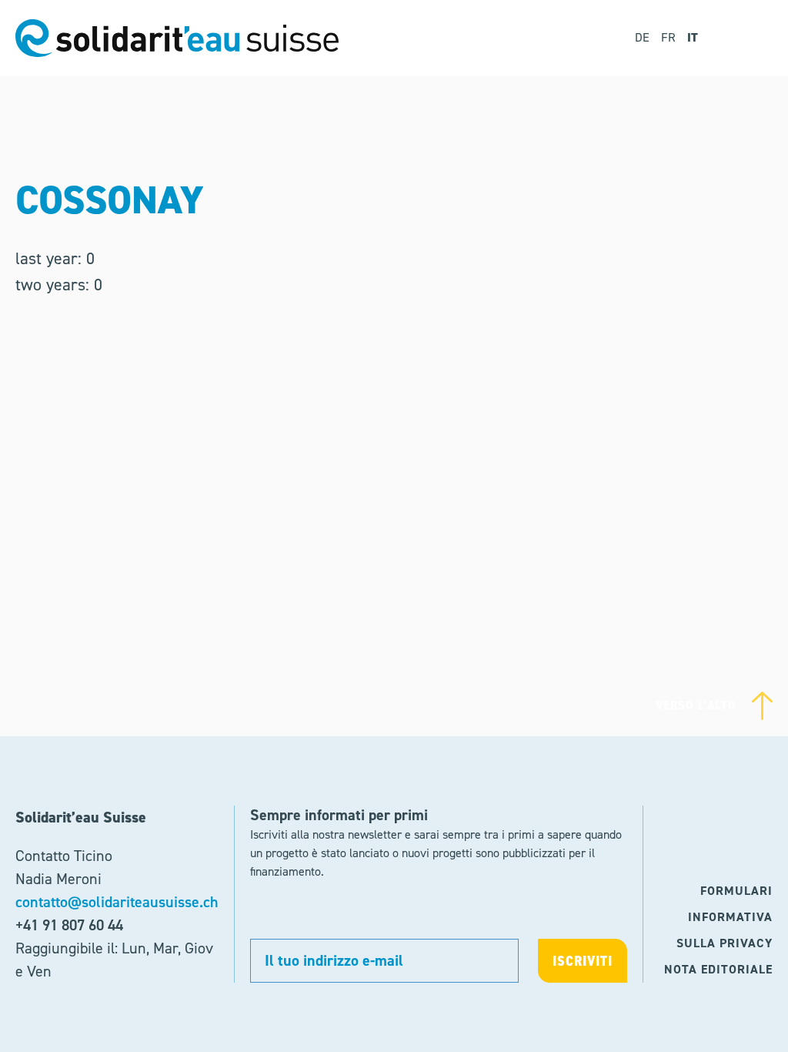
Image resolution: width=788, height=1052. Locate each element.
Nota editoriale (718, 969)
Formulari (736, 891)
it (692, 37)
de (642, 37)
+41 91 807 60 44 (69, 925)
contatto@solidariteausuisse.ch (117, 902)
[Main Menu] (751, 38)
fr (668, 37)
